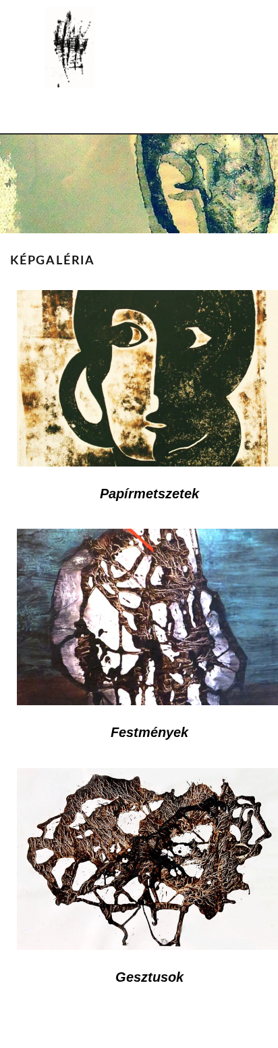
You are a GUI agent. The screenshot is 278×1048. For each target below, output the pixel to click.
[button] (139, 113)
